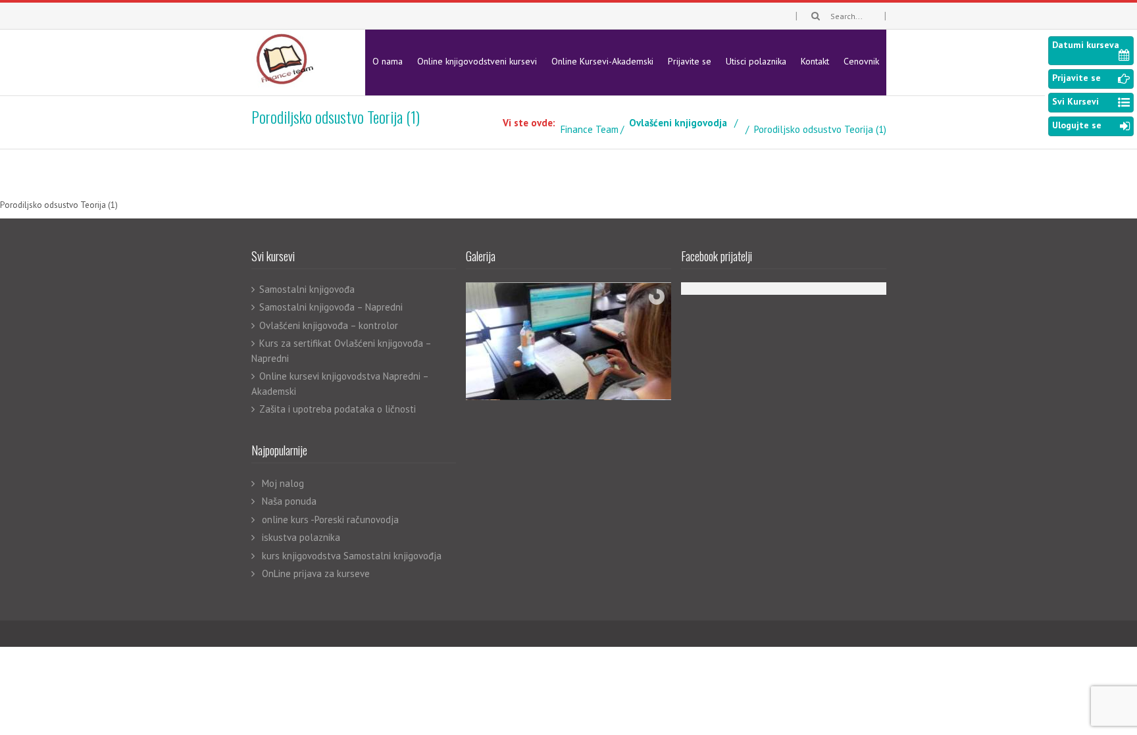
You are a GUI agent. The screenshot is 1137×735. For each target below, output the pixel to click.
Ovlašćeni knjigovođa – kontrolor (328, 325)
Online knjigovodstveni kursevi (477, 61)
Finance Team (590, 129)
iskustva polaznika (301, 537)
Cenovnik (861, 61)
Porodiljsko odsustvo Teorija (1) (59, 205)
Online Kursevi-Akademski (602, 61)
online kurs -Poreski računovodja (330, 519)
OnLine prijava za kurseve (316, 573)
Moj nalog (283, 483)
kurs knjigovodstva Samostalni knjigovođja (352, 555)
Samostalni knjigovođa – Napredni (331, 307)
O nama (387, 61)
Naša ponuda (289, 501)
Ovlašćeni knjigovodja (678, 122)
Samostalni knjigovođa (307, 289)
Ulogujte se (1076, 125)
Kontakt (815, 61)
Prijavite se (689, 61)
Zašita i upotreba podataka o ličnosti (337, 409)
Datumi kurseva (1085, 45)
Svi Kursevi (1075, 101)
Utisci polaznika (756, 61)
